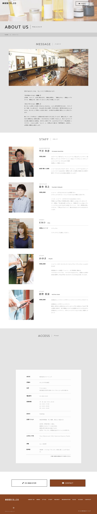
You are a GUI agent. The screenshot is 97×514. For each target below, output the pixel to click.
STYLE (44, 499)
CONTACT (88, 499)
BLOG (74, 499)
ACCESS (80, 499)
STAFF (50, 499)
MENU (38, 499)
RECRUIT (57, 499)
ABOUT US (31, 499)
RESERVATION (66, 499)
